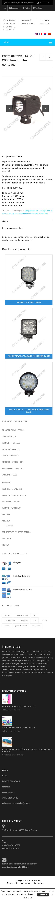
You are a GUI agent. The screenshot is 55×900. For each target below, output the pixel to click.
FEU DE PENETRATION (11, 501)
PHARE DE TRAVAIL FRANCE (13, 430)
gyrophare (24, 620)
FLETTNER (9, 525)
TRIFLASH (6, 514)
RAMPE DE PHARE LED (11, 443)
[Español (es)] (49, 34)
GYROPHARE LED (9, 436)
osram (7, 626)
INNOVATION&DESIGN (11, 781)
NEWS (4, 775)
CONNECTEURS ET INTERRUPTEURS (16, 532)
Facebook (15, 8)
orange (44, 620)
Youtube (38, 8)
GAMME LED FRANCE (10, 455)
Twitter (27, 8)
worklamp (36, 626)
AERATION (6, 520)
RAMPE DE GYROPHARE (11, 508)
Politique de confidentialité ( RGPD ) (15, 803)
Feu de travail (10, 620)
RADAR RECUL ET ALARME (12, 468)
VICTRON (5, 544)
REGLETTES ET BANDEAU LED (14, 495)
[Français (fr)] (40, 34)
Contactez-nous (8, 792)
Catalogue (6, 786)
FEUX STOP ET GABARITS (12, 489)
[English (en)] (36, 34)
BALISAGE (6, 482)
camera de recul (22, 615)
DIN (35, 615)
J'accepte (42, 894)
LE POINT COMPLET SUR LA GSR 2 (19, 706)
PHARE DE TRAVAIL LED (11, 449)
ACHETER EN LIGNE (10, 797)
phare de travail (21, 626)
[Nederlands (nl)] (45, 34)
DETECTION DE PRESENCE (12, 462)
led (35, 620)
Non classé (6, 538)
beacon (7, 615)
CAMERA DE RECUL (9, 474)
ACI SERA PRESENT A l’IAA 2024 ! (18, 728)
